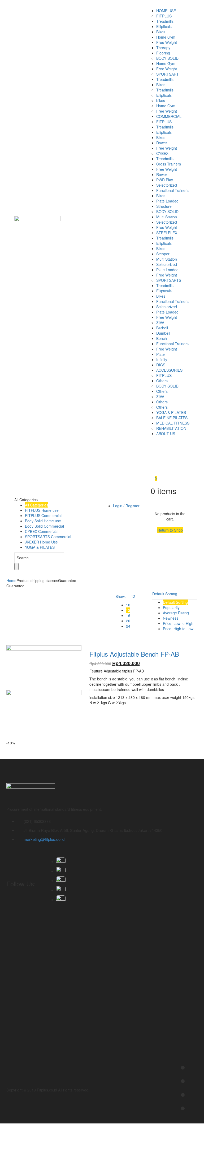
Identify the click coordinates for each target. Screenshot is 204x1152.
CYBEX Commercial (41, 531)
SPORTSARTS (168, 280)
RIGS (160, 364)
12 (128, 610)
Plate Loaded (167, 201)
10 (128, 604)
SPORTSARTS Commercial (48, 536)
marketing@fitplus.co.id (44, 839)
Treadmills (164, 21)
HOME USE (166, 10)
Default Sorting (175, 602)
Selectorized (166, 185)
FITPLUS (164, 16)
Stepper (163, 253)
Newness (170, 618)
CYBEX (162, 153)
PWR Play (164, 179)
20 (128, 620)
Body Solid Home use (43, 520)
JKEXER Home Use (41, 542)
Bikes (160, 31)
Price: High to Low (178, 628)
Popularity (171, 607)
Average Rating (176, 612)
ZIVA (160, 322)
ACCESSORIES (169, 370)
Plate (160, 354)
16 (128, 615)
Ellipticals (164, 26)
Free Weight (166, 42)
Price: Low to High (178, 623)
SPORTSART (167, 74)
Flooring (163, 53)
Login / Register (126, 505)
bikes (160, 100)
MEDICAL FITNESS (172, 423)
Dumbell (163, 333)
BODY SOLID (167, 58)
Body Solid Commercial (44, 526)
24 (128, 626)
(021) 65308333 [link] (37, 821)
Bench (161, 338)
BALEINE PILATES (172, 417)
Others (162, 380)
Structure (164, 206)
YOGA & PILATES (171, 412)
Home (11, 580)
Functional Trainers (172, 190)
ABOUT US (165, 433)
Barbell (162, 327)
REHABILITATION (171, 428)
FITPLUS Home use (42, 510)
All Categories (36, 505)
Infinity (161, 359)
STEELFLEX (166, 232)
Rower (161, 142)
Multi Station (166, 216)
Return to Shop (170, 530)
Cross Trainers (168, 164)
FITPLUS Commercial (43, 515)
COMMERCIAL (168, 116)
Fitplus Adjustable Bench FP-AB (134, 653)
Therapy (163, 47)
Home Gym (165, 37)
